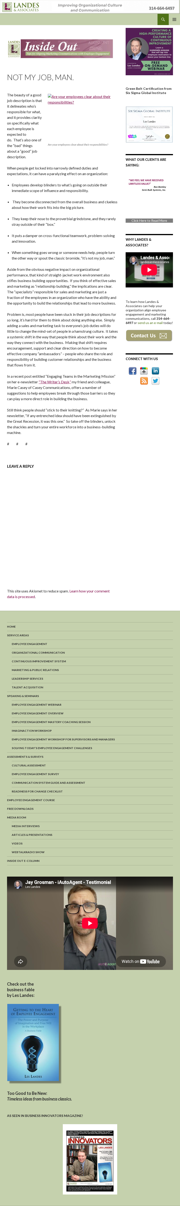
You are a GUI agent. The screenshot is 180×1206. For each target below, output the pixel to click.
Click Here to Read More (140, 220)
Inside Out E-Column (23, 861)
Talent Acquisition (27, 687)
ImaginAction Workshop (32, 730)
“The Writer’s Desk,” (55, 382)
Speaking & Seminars (23, 696)
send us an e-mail (150, 323)
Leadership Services (27, 678)
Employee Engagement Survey (35, 774)
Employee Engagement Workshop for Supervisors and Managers (63, 739)
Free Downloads (20, 808)
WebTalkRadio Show (28, 852)
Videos (17, 843)
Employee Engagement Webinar (36, 704)
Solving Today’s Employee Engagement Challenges (52, 748)
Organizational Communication (38, 652)
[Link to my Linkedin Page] (155, 371)
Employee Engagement (29, 644)
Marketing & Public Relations (35, 670)
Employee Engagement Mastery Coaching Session (51, 722)
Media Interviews (26, 826)
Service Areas (18, 635)
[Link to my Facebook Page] (132, 371)
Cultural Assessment (29, 765)
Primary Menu (174, 19)
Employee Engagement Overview (38, 713)
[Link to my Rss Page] (144, 381)
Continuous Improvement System (39, 661)
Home (11, 626)
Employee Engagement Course (31, 800)
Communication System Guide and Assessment (48, 782)
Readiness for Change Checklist (37, 791)
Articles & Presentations (32, 835)
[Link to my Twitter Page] (155, 381)
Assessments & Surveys (25, 756)
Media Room (16, 817)
